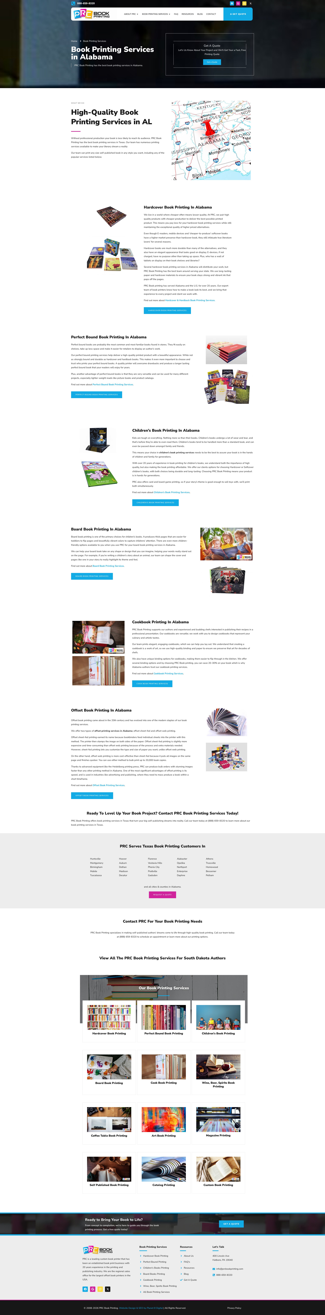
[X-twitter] (251, 3)
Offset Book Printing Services (108, 785)
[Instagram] (244, 3)
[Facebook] (232, 3)
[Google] (238, 3)
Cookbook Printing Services (168, 673)
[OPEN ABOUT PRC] (137, 14)
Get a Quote (212, 62)
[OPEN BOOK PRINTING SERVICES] (169, 14)
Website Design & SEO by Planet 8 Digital (141, 1308)
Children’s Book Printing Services (172, 492)
